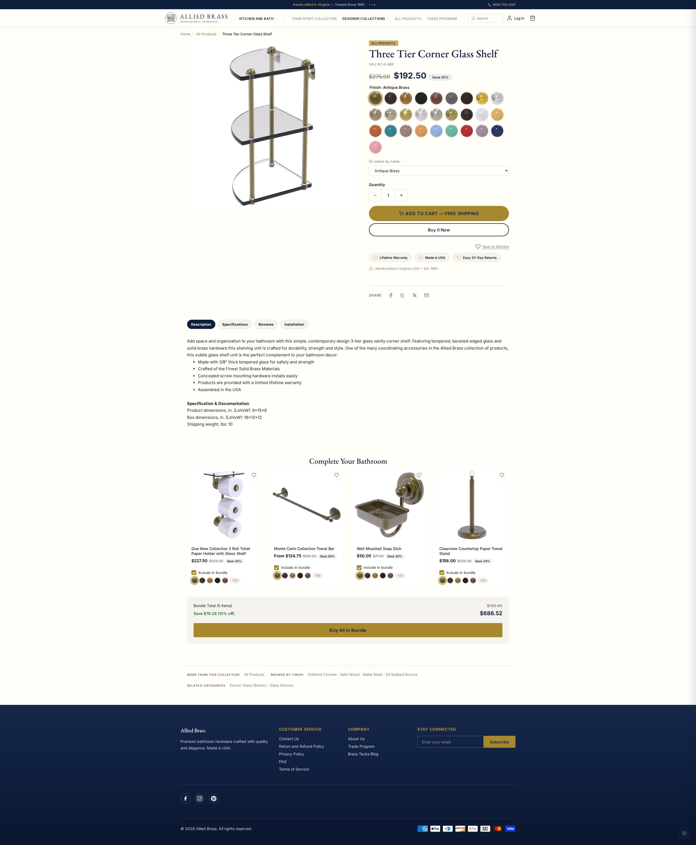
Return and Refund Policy (301, 746)
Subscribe (499, 742)
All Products (408, 19)
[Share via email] (426, 295)
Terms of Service (294, 769)
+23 (235, 580)
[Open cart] (532, 18)
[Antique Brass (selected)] (194, 580)
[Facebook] (185, 798)
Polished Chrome (322, 674)
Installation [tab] (294, 324)
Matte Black (373, 674)
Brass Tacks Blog (363, 754)
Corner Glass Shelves (248, 685)
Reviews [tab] (266, 324)
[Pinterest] (214, 798)
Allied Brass (193, 730)
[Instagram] (199, 798)
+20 (317, 575)
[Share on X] (415, 295)
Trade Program (442, 19)
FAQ (283, 761)
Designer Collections (363, 19)
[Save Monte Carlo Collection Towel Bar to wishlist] (336, 475)
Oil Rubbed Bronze (402, 674)
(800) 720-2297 (504, 5)
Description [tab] (201, 324)
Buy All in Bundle (348, 630)
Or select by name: (385, 161)
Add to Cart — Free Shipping (442, 213)
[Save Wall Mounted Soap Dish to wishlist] (419, 475)
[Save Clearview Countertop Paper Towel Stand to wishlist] (502, 475)
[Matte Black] (217, 580)
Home (186, 34)
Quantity (377, 184)
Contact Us (289, 738)
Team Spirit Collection (314, 19)
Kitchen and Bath (256, 19)
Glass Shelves (281, 685)
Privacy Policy (291, 754)
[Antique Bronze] (202, 580)
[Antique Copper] (225, 580)
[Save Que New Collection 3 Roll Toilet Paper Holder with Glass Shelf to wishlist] (254, 475)
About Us (356, 738)
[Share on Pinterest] (403, 295)
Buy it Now (439, 230)
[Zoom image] (272, 125)
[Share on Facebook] (391, 295)
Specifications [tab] (235, 324)
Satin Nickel (350, 674)
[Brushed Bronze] (210, 580)
